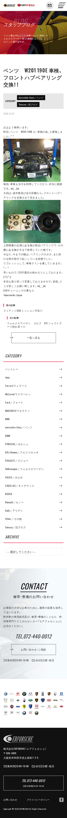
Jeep (7, 377)
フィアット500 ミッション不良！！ (23, 308)
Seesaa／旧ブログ (28, 104)
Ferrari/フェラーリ (16, 385)
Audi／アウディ (14, 510)
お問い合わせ (10, 799)
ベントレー (11, 369)
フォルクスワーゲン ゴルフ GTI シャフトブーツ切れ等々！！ (34, 322)
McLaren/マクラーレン (18, 394)
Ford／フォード (14, 402)
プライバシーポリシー (38, 799)
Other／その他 (13, 519)
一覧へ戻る (33, 337)
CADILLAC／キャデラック (19, 485)
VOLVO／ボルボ (14, 477)
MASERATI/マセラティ (17, 411)
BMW (8, 436)
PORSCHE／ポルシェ (17, 444)
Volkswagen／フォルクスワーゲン (24, 469)
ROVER (8, 494)
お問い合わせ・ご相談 (33, 649)
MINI (7, 419)
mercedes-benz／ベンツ (31, 97)
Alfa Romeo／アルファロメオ (22, 452)
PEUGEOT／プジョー (16, 460)
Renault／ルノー (14, 502)
